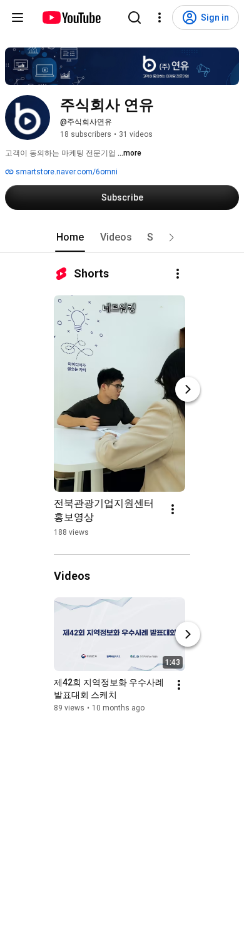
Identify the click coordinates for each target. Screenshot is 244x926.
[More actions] (177, 273)
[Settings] (159, 17)
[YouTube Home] (71, 17)
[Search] (134, 17)
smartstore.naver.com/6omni (66, 171)
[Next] (187, 389)
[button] (171, 237)
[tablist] (122, 237)
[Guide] (17, 17)
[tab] (70, 237)
